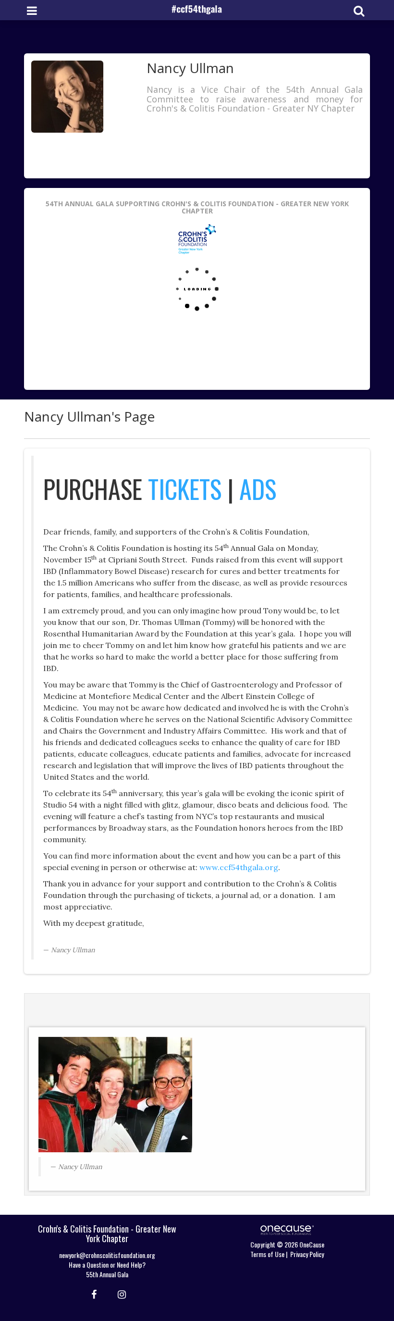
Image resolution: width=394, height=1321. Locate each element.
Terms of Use (267, 1254)
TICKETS (185, 488)
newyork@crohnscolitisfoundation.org (107, 1255)
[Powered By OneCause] (287, 1229)
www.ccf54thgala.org (238, 867)
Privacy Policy (307, 1254)
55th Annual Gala (107, 1274)
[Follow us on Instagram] (119, 1293)
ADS (257, 488)
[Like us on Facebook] (92, 1293)
